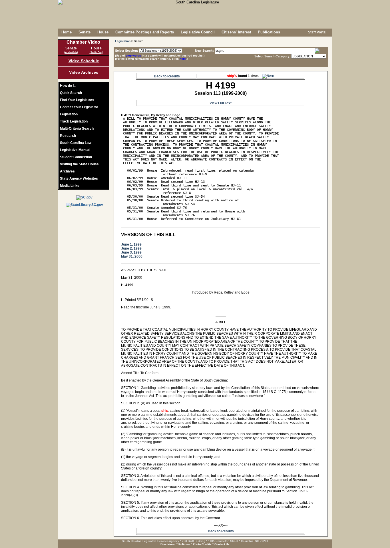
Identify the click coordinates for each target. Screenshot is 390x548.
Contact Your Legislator (79, 107)
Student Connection (76, 157)
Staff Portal (316, 32)
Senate (85, 32)
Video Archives (83, 72)
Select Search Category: (272, 56)
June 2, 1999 (131, 248)
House (102, 32)
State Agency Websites (79, 178)
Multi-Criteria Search (77, 129)
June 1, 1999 (131, 244)
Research (68, 136)
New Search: (205, 50)
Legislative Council (198, 32)
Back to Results (167, 76)
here (183, 58)
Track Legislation (74, 121)
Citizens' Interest (236, 32)
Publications (269, 32)
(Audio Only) (71, 52)
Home (66, 32)
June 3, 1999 (131, 252)
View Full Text (221, 103)
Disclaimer (168, 544)
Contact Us (222, 544)
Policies (184, 544)
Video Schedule (84, 61)
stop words (133, 55)
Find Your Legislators (77, 100)
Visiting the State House (79, 164)
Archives (67, 171)
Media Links (69, 186)
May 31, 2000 (131, 256)
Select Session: (126, 50)
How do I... (68, 86)
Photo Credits (202, 544)
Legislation (69, 114)
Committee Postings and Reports (144, 32)
